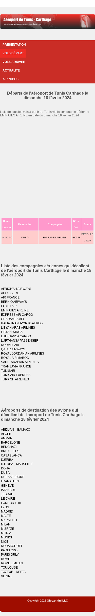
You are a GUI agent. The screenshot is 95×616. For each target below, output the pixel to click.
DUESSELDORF (12, 477)
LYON (5, 507)
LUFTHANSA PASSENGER (20, 340)
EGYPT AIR (9, 306)
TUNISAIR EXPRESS (15, 375)
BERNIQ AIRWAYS (14, 302)
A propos (10, 79)
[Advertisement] (47, 167)
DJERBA (7, 460)
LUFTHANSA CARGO (16, 336)
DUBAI (25, 237)
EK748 (76, 237)
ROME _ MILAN (12, 563)
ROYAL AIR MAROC (15, 358)
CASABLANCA (11, 455)
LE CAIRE (8, 498)
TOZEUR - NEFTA (13, 572)
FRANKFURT (10, 481)
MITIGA (6, 533)
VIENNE (6, 576)
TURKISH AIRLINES (15, 379)
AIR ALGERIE (10, 293)
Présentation (14, 44)
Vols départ (13, 53)
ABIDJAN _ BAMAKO (15, 429)
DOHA (5, 468)
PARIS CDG (9, 550)
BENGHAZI (8, 447)
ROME (5, 559)
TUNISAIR (8, 371)
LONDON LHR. (11, 503)
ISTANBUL (8, 490)
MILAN (5, 524)
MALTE (6, 516)
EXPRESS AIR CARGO (17, 314)
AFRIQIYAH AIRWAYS (16, 289)
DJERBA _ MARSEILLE (17, 464)
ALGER (6, 434)
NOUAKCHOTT (11, 546)
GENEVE (7, 485)
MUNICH (7, 537)
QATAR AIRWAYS (13, 349)
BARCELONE (10, 442)
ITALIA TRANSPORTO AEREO (22, 323)
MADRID (7, 511)
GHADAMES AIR (12, 319)
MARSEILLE (9, 520)
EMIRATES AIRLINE (55, 237)
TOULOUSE (9, 567)
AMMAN (6, 438)
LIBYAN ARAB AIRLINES (18, 327)
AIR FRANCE (10, 297)
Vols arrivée (14, 62)
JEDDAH (7, 494)
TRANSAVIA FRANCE (16, 366)
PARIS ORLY (10, 554)
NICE (4, 541)
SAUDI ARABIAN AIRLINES (20, 362)
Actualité (11, 70)
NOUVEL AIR (10, 345)
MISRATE (7, 529)
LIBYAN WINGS (12, 332)
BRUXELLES (10, 451)
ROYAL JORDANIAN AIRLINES (22, 353)
